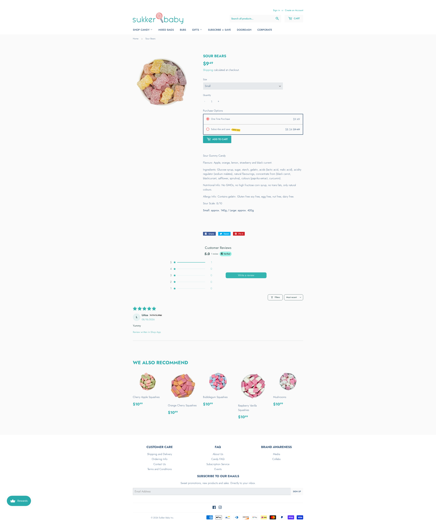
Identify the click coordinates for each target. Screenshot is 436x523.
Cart (296, 18)
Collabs (276, 459)
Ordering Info (159, 459)
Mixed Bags (166, 30)
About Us (218, 454)
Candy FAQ (217, 459)
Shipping (208, 70)
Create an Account (294, 10)
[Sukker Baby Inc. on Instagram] (220, 508)
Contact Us (159, 464)
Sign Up (297, 491)
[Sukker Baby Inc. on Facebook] (214, 508)
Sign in (276, 10)
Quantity (207, 95)
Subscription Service (217, 464)
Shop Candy (141, 30)
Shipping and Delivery (159, 454)
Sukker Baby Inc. (166, 517)
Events (218, 469)
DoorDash (244, 30)
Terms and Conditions (159, 469)
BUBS (183, 30)
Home (135, 38)
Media (276, 454)
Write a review (246, 275)
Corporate (264, 30)
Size (205, 79)
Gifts (196, 30)
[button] (190, 262)
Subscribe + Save (219, 30)
